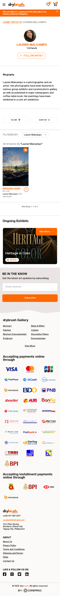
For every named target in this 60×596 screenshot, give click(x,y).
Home (6, 22)
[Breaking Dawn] (16, 166)
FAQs (5, 557)
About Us (7, 542)
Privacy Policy (9, 546)
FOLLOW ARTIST (33, 56)
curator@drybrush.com (13, 520)
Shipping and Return (13, 553)
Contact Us (8, 561)
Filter (14, 120)
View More (30, 346)
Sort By (43, 120)
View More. (45, 232)
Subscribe (30, 298)
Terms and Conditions (14, 550)
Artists (16, 22)
